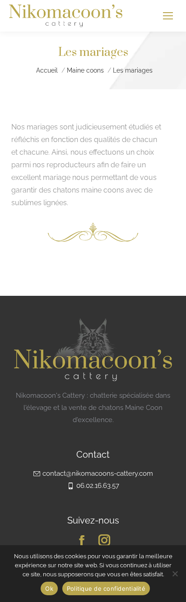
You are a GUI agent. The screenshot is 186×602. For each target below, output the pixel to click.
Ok (49, 588)
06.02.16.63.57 (97, 486)
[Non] (174, 573)
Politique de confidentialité (106, 588)
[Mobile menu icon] (168, 16)
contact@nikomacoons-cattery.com (97, 473)
